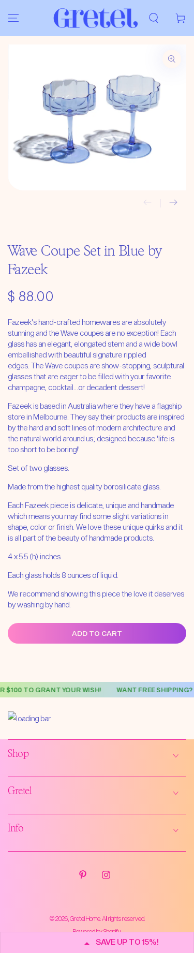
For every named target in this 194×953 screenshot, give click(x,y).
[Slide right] (173, 203)
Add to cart (97, 633)
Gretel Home (85, 918)
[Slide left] (147, 203)
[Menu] (13, 18)
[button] (153, 18)
